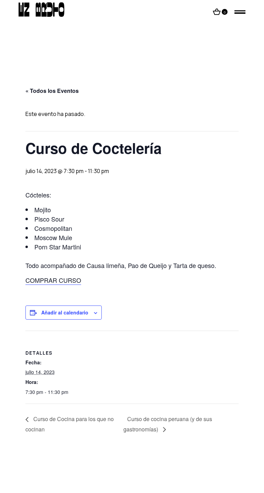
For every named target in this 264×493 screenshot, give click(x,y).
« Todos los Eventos (52, 91)
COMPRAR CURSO (53, 280)
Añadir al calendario (64, 312)
